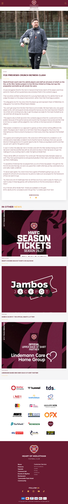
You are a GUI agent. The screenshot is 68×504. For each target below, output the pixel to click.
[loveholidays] (34, 397)
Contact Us (36, 472)
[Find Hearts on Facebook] (23, 491)
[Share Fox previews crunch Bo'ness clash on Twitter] (36, 197)
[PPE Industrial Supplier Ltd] (34, 415)
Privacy (36, 470)
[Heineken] (34, 424)
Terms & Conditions (38, 466)
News (20, 464)
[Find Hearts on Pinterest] (44, 491)
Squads (20, 469)
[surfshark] (17, 424)
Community (22, 481)
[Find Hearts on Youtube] (39, 491)
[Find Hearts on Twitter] (28, 491)
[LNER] (17, 397)
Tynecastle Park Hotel (26, 478)
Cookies (36, 468)
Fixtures (21, 467)
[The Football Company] (34, 406)
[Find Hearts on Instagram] (34, 491)
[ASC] (17, 406)
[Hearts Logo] (34, 3)
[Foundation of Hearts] (50, 424)
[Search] (65, 3)
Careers (36, 474)
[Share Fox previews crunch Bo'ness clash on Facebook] (31, 197)
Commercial (22, 471)
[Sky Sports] (17, 433)
